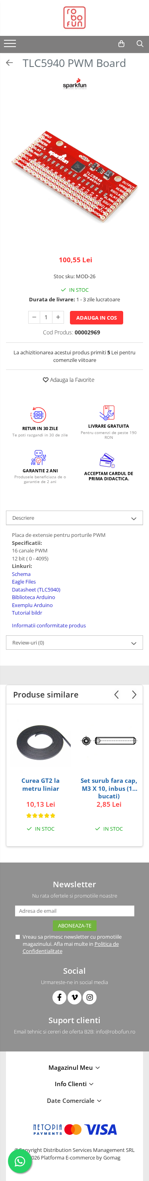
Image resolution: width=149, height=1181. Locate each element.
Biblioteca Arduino (34, 597)
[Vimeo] (74, 997)
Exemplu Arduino (33, 605)
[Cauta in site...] (140, 44)
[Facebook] (59, 997)
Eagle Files (24, 581)
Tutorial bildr (27, 612)
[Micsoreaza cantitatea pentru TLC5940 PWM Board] (34, 317)
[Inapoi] (6, 62)
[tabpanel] (74, 178)
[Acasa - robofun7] (74, 18)
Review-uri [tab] (28, 642)
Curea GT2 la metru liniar (40, 784)
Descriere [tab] (23, 517)
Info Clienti (71, 1084)
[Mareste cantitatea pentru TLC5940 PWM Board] (58, 317)
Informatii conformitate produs (49, 625)
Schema (21, 574)
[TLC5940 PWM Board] (74, 178)
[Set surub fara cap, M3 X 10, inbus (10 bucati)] (109, 742)
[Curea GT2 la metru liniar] (40, 742)
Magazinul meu (71, 1067)
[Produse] (11, 46)
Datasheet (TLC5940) (36, 589)
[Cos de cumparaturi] (121, 44)
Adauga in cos (96, 317)
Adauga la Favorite (71, 379)
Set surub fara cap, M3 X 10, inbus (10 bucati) (109, 788)
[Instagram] (90, 997)
